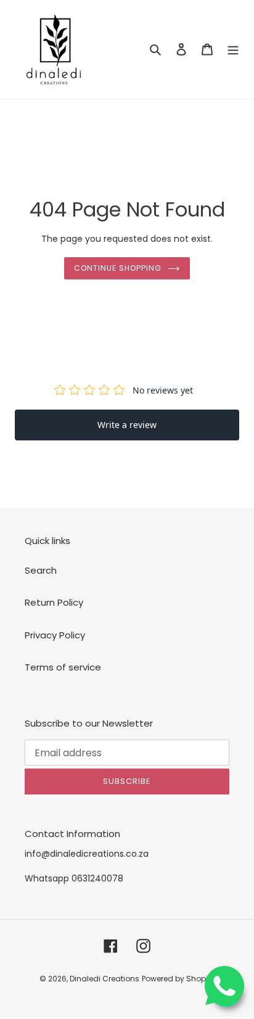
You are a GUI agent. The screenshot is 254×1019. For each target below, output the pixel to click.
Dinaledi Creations (104, 978)
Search (41, 570)
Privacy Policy (55, 635)
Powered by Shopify (178, 978)
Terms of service (63, 667)
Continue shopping (118, 268)
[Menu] (233, 49)
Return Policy (54, 602)
